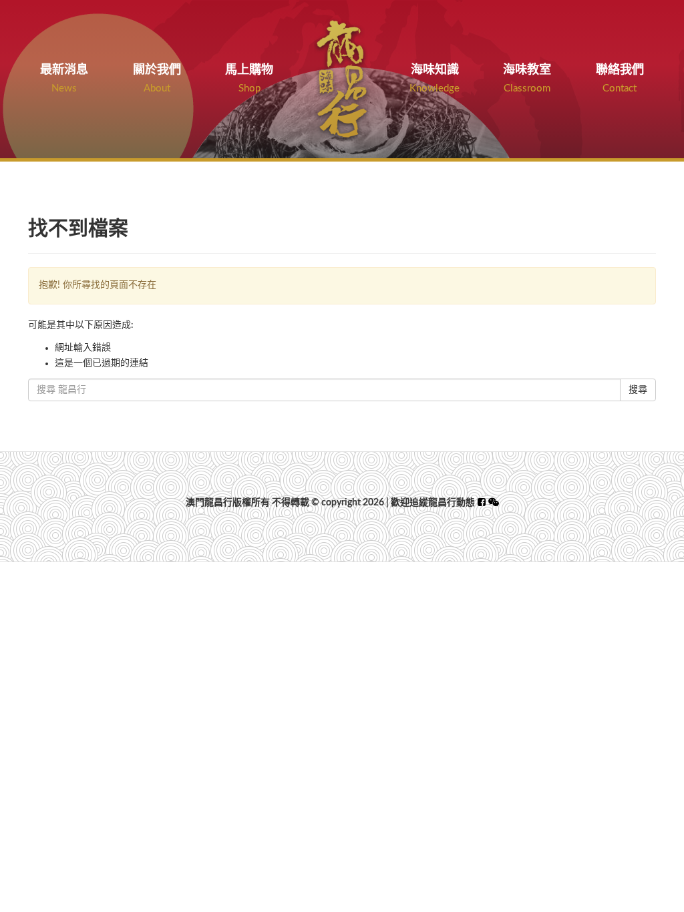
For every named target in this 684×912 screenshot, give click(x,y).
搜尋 (638, 390)
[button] (493, 502)
